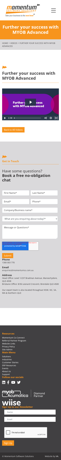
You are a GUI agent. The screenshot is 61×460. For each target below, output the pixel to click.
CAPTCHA (8, 425)
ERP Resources (9, 365)
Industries (7, 359)
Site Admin (7, 349)
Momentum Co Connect (13, 337)
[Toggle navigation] (53, 10)
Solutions (6, 356)
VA (57, 456)
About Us (6, 371)
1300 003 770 (8, 262)
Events (5, 368)
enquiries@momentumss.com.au (18, 270)
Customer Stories (10, 362)
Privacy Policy (8, 346)
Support (6, 374)
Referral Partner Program (14, 340)
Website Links (8, 343)
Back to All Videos (13, 129)
